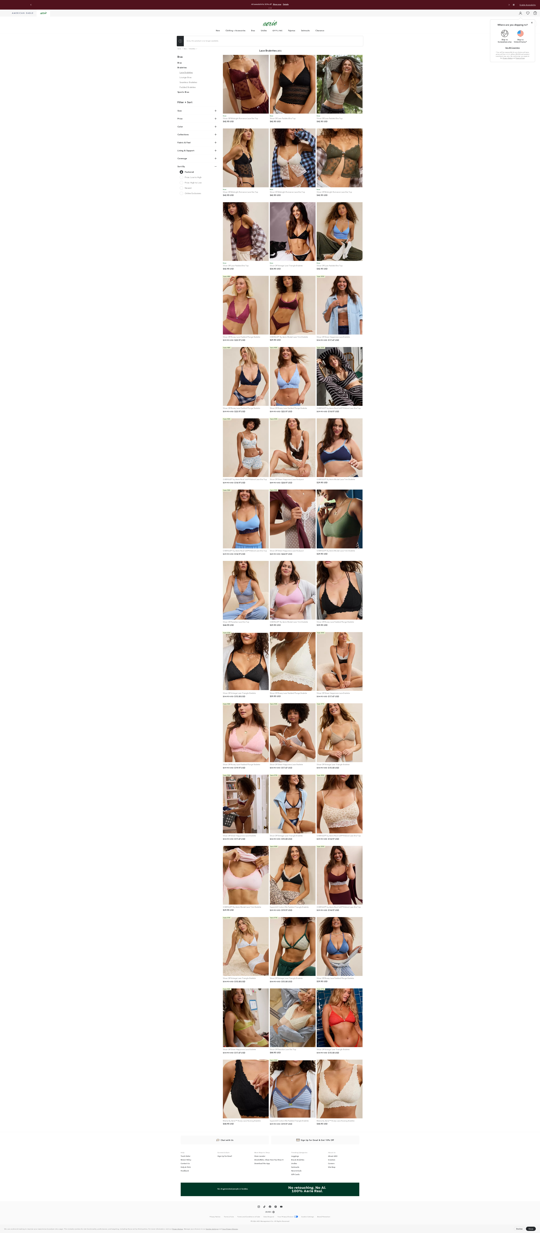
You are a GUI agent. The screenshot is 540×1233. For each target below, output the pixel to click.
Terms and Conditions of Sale (248, 1216)
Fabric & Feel (184, 142)
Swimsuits (305, 30)
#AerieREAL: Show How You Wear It (269, 1159)
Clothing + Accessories (236, 30)
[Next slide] (509, 4)
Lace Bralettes (186, 72)
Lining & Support (185, 150)
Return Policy (186, 1159)
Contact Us (185, 1163)
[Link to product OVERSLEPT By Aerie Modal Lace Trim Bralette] (293, 305)
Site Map (331, 1167)
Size (179, 110)
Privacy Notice (177, 1229)
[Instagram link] (259, 1207)
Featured (189, 171)
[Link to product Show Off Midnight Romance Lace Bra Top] (246, 84)
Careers (331, 1163)
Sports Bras (183, 92)
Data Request (269, 1216)
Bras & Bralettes (297, 1159)
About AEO (333, 1156)
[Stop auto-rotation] (514, 5)
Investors (331, 1159)
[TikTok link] (264, 1207)
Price (180, 118)
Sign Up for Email (225, 1156)
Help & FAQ (186, 1167)
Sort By (181, 166)
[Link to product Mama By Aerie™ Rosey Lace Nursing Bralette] (246, 1089)
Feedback (185, 1170)
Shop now (293, 4)
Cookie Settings (212, 1229)
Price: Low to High (193, 177)
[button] (504, 36)
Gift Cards (295, 1174)
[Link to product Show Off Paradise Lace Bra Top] (246, 590)
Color (180, 126)
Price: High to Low (193, 182)
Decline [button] (519, 1229)
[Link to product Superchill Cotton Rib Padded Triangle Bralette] (293, 875)
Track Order (185, 1156)
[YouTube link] (281, 1207)
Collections (183, 134)
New (218, 30)
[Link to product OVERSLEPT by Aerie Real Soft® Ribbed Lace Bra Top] (340, 376)
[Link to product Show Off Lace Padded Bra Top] (293, 84)
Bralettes (182, 67)
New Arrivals (296, 1170)
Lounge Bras (186, 77)
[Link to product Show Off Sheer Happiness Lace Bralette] (340, 305)
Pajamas (291, 30)
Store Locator (259, 1156)
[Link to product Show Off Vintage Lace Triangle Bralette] (293, 231)
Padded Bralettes (188, 87)
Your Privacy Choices (230, 1229)
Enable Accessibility (528, 5)
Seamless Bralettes (188, 82)
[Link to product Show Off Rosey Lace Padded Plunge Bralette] (246, 305)
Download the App (262, 1163)
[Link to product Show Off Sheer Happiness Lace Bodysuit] (293, 447)
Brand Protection (323, 1216)
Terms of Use (520, 58)
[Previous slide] (31, 4)
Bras (253, 30)
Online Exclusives (193, 193)
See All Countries (512, 47)
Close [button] (530, 1229)
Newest (188, 187)
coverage (182, 158)
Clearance (319, 30)
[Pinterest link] (275, 1207)
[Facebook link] (270, 1207)
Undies (264, 30)
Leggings (295, 1156)
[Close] (532, 22)
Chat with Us (227, 1140)
